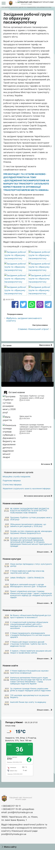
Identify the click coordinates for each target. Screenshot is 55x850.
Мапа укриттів (26, 416)
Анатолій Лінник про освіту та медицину (28, 702)
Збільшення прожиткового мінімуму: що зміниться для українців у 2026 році (28, 525)
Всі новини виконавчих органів (37, 496)
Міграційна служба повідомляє (16, 477)
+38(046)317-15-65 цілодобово (17, 809)
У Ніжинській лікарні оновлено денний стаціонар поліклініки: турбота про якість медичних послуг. (28, 644)
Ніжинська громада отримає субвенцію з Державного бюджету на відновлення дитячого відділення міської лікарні (35, 428)
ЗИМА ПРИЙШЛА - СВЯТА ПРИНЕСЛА (27, 578)
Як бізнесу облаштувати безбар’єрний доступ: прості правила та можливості (30, 616)
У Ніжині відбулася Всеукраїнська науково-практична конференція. (29, 672)
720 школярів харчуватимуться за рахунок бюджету (29, 696)
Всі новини (46, 464)
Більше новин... (44, 552)
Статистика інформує (12, 484)
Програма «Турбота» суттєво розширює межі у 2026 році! (32, 397)
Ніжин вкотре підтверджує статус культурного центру (31, 565)
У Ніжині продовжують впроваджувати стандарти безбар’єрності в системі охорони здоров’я (30, 635)
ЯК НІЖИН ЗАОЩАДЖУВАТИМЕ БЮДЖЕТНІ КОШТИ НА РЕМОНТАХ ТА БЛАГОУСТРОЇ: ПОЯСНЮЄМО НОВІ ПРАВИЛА (29, 511)
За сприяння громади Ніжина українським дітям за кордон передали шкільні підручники (30, 689)
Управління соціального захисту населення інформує (26, 488)
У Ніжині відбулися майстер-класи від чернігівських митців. (27, 572)
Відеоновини (45, 345)
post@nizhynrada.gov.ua (20, 812)
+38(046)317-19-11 (11, 806)
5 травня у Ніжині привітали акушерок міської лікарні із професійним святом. (30, 652)
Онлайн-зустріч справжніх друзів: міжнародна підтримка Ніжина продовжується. (31, 532)
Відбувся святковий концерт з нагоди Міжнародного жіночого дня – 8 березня (28, 585)
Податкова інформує (12, 480)
